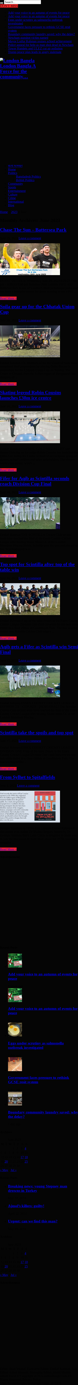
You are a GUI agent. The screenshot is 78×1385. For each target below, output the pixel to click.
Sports (12, 187)
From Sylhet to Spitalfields (27, 777)
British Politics (25, 180)
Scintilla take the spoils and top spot (36, 732)
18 (26, 1157)
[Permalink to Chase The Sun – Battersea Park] (30, 274)
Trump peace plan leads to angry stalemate (34, 52)
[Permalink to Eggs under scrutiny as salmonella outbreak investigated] (15, 1035)
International (16, 201)
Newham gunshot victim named (28, 37)
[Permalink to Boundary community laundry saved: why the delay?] (15, 1104)
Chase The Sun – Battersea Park (33, 229)
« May (4, 1170)
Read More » (8, 298)
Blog (11, 205)
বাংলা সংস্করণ (15, 165)
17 (22, 1157)
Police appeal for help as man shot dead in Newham (40, 45)
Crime (12, 198)
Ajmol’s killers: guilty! (26, 1206)
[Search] (1, 3)
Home (12, 169)
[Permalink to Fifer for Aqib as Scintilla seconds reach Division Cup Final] (30, 528)
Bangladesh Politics (28, 176)
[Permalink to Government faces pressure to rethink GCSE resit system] (15, 1070)
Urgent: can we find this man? (33, 1221)
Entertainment (17, 191)
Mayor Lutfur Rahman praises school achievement (40, 41)
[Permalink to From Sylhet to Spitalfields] (30, 821)
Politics (12, 173)
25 (26, 1161)
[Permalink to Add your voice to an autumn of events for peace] (15, 966)
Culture (12, 194)
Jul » (14, 1170)
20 (6, 1161)
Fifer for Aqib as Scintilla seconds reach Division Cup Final (34, 481)
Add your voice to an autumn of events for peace (39, 12)
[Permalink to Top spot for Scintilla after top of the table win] (30, 614)
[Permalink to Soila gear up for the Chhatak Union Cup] (30, 356)
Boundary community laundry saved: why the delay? (41, 34)
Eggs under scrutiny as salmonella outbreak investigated (36, 1045)
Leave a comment (30, 238)
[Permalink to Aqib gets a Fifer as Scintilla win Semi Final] (30, 696)
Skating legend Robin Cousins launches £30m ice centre (30, 395)
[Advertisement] (39, 122)
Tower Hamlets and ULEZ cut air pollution (35, 48)
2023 (14, 212)
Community (15, 183)
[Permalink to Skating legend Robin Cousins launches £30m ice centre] (30, 442)
